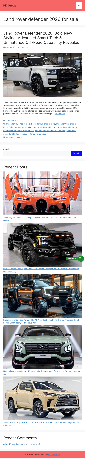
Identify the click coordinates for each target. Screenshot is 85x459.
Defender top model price (20, 127)
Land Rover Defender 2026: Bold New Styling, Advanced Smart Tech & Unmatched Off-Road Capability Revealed (41, 38)
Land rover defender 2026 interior (50, 131)
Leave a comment (14, 137)
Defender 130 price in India (43, 124)
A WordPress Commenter (14, 444)
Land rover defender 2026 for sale (18, 131)
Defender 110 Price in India (18, 124)
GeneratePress (54, 455)
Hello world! (34, 444)
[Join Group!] (80, 258)
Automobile (11, 120)
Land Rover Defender (42, 127)
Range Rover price (38, 134)
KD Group (9, 5)
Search (6, 149)
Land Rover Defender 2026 (65, 127)
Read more (60, 114)
